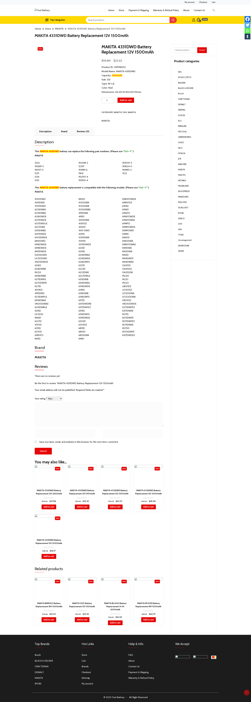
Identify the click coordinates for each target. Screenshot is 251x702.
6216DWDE (40, 216)
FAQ (130, 655)
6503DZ (83, 324)
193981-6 (83, 169)
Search (202, 50)
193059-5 (127, 162)
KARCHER (182, 164)
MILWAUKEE (183, 186)
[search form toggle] (213, 10)
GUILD (181, 142)
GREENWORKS (184, 137)
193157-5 (39, 169)
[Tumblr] (247, 36)
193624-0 (127, 166)
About (186, 10)
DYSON (181, 115)
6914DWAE (40, 300)
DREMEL (181, 109)
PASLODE (182, 202)
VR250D (126, 300)
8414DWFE (127, 258)
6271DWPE (40, 279)
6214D (82, 251)
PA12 (81, 173)
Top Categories (57, 20)
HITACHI (181, 153)
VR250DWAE (42, 303)
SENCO (181, 218)
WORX (181, 251)
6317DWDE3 (128, 335)
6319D (82, 310)
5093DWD (40, 206)
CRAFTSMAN (184, 99)
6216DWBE (40, 268)
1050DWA (84, 202)
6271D (38, 286)
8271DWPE (127, 317)
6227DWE (40, 227)
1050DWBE (84, 209)
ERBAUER (182, 126)
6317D (82, 300)
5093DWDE (85, 244)
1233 (37, 173)
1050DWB (84, 206)
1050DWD (40, 199)
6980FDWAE (129, 244)
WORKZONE (183, 245)
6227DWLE (84, 275)
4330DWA (84, 220)
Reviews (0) (83, 131)
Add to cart (126, 100)
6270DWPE (41, 282)
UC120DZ (127, 289)
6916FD (126, 213)
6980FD (39, 335)
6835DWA (84, 335)
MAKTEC (182, 175)
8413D (125, 254)
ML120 (125, 275)
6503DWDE (41, 237)
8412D (82, 199)
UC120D (39, 314)
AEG (180, 72)
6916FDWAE (128, 220)
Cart (213, 2)
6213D (82, 248)
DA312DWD (41, 254)
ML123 (38, 272)
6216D (38, 265)
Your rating (41, 398)
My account (189, 2)
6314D (38, 310)
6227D (38, 321)
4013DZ (39, 289)
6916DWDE (40, 244)
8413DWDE (40, 251)
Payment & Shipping (139, 10)
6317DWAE (127, 310)
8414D (38, 317)
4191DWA (83, 213)
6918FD (126, 223)
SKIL (180, 229)
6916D (125, 209)
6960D (126, 237)
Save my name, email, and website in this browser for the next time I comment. (79, 442)
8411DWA (127, 248)
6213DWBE (40, 213)
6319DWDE (84, 317)
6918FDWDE (128, 227)
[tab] (45, 131)
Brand (64, 131)
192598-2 (83, 162)
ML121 (125, 279)
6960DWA (127, 241)
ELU (180, 120)
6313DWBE (40, 230)
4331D (82, 234)
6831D (82, 328)
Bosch (181, 93)
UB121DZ (126, 286)
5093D (82, 241)
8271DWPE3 (128, 321)
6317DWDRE (85, 303)
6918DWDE (40, 248)
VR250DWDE (129, 303)
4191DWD (39, 293)
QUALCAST (183, 207)
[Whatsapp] (247, 31)
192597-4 (83, 176)
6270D (38, 331)
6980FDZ (127, 202)
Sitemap (86, 678)
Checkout (203, 2)
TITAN (180, 234)
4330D (82, 227)
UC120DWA (128, 293)
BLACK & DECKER (185, 88)
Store (121, 10)
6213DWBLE (41, 307)
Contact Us (199, 10)
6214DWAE (84, 254)
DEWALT (182, 104)
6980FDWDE (129, 199)
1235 (37, 180)
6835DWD (40, 241)
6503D (82, 321)
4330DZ (83, 223)
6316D (82, 289)
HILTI (180, 148)
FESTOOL (182, 131)
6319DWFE (84, 314)
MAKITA (118, 112)
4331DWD (40, 202)
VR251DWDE (41, 261)
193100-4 (83, 180)
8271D (125, 314)
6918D (125, 234)
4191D (81, 216)
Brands (85, 666)
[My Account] (193, 19)
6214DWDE (84, 258)
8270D (125, 328)
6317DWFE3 (85, 307)
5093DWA (84, 237)
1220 (37, 162)
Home (111, 10)
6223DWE (84, 272)
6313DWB (83, 279)
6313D (38, 328)
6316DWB (83, 293)
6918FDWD (128, 230)
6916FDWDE (128, 216)
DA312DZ (127, 268)
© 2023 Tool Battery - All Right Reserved (126, 697)
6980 (81, 338)
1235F (81, 166)
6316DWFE (84, 296)
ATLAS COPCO (184, 77)
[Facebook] (247, 19)
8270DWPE (128, 331)
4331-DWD (84, 230)
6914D (125, 206)
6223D (82, 268)
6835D (82, 331)
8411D (38, 338)
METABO (182, 180)
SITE (180, 224)
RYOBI (181, 213)
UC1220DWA (129, 296)
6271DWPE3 (128, 307)
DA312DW (127, 272)
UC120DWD (41, 258)
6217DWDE (40, 220)
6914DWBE (40, 275)
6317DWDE (40, 234)
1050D (38, 324)
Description (45, 131)
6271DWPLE (41, 296)
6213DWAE (40, 209)
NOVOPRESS (184, 191)
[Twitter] (247, 25)
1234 (37, 176)
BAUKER (181, 82)
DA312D (126, 265)
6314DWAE (84, 282)
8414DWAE (128, 261)
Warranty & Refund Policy (166, 10)
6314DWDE (84, 286)
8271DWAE (127, 324)
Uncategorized (184, 240)
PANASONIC (183, 196)
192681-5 (39, 166)
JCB (179, 158)
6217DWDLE (41, 223)
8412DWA (127, 251)
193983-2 (127, 169)
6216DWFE (84, 261)
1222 (124, 173)
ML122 (125, 282)
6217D (82, 265)
